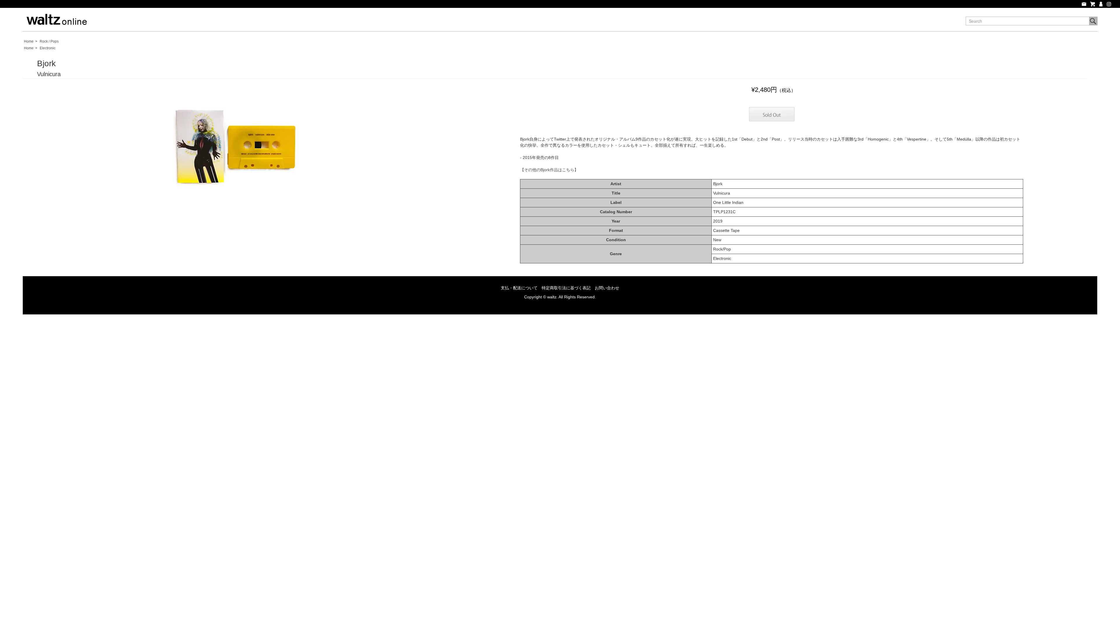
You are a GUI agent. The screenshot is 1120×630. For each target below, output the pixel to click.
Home (29, 41)
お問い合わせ (607, 288)
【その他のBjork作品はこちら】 (549, 169)
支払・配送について (519, 288)
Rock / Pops (49, 41)
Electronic (47, 48)
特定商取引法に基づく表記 (566, 288)
